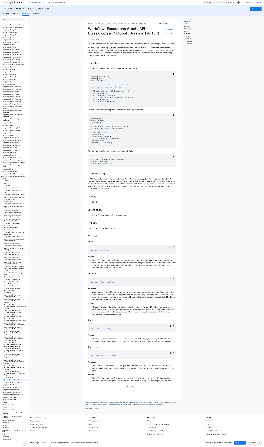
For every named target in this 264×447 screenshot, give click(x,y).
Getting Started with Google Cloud (158, 424)
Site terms (51, 443)
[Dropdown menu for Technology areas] (43, 2)
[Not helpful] (174, 23)
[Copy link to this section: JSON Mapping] (107, 174)
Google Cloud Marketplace (38, 427)
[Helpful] (171, 23)
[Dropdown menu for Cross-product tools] (65, 2)
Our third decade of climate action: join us (84, 443)
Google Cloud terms (63, 443)
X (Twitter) (209, 427)
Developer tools (111, 23)
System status (93, 431)
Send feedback (168, 29)
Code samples (151, 427)
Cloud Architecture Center (155, 431)
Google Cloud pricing (36, 424)
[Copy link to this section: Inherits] (98, 197)
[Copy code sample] (173, 247)
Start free (255, 9)
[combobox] (213, 2)
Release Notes (93, 427)
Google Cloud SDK (15, 9)
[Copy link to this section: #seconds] (99, 320)
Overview (5, 13)
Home (90, 23)
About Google (34, 443)
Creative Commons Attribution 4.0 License (139, 402)
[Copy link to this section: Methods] (101, 236)
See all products (35, 421)
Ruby (30, 9)
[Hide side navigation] (25, 443)
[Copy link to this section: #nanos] (97, 242)
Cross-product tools (55, 2)
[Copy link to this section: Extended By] (104, 210)
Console (231, 2)
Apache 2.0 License (89, 404)
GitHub (149, 421)
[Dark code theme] (173, 73)
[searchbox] (13, 19)
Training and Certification (155, 434)
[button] (13, 177)
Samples (36, 13)
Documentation (98, 23)
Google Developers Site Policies (117, 404)
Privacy (43, 443)
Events (208, 424)
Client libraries (42, 9)
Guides (15, 13)
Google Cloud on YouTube (214, 431)
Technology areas (35, 2)
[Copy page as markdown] (168, 33)
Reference (25, 13)
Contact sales (34, 431)
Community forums (95, 421)
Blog (207, 421)
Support (91, 424)
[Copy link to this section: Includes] (99, 223)
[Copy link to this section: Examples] (100, 63)
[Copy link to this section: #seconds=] (100, 347)
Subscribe (239, 443)
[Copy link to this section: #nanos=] (98, 274)
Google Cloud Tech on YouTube (216, 434)
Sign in (259, 2)
